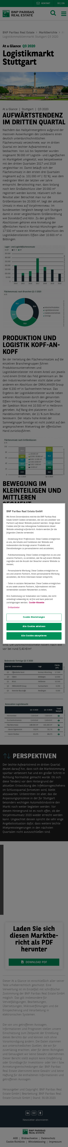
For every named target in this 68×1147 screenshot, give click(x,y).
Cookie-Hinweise (36, 603)
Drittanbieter (14, 608)
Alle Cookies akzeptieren (34, 636)
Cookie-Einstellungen (34, 617)
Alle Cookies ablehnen (34, 627)
